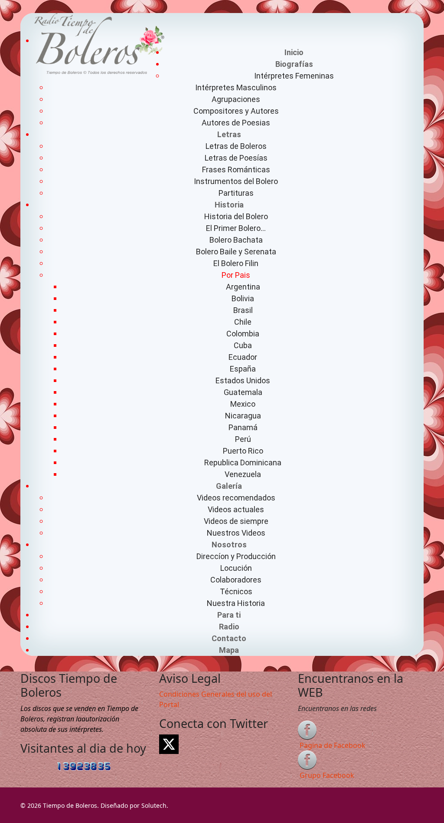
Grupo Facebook (327, 775)
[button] (294, 64)
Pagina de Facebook (333, 745)
